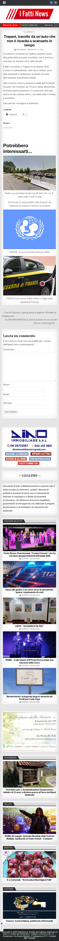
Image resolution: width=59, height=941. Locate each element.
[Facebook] (51, 2)
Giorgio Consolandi (30, 559)
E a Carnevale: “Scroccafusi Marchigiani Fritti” (29, 880)
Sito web (7, 403)
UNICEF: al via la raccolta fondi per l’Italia (29, 252)
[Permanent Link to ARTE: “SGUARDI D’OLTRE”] (29, 611)
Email (6, 394)
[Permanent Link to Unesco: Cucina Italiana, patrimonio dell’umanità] (29, 905)
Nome (6, 385)
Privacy (1, 927)
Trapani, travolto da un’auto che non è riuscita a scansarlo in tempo (29, 40)
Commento (9, 349)
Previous (6, 731)
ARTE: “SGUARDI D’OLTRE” (29, 626)
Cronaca (30, 32)
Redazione (21, 50)
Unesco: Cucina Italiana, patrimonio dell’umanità (29, 921)
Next (53, 731)
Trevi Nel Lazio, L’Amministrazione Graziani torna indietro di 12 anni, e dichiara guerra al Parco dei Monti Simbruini (29, 792)
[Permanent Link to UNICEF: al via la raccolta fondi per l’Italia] (29, 229)
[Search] (55, 2)
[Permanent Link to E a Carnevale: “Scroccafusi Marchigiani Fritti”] (29, 864)
